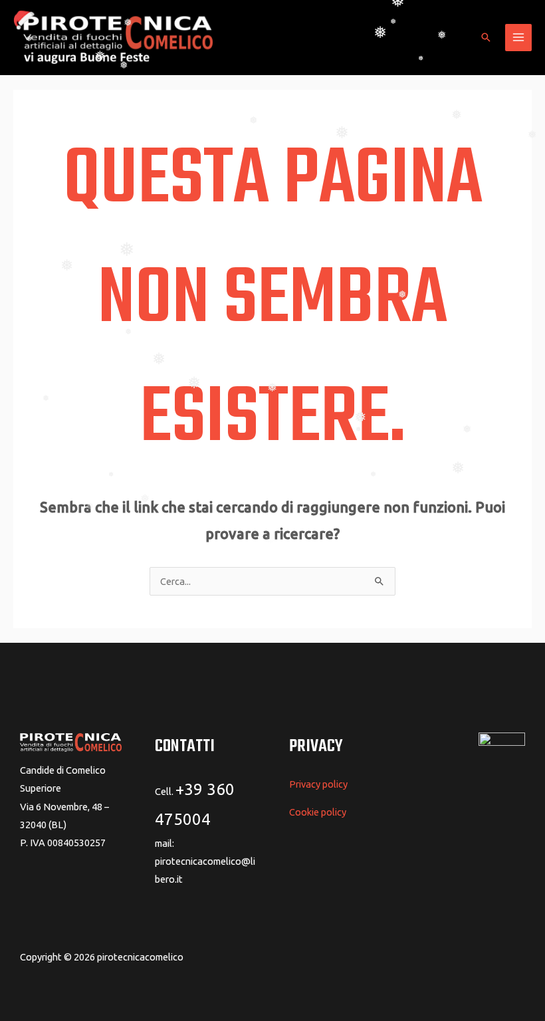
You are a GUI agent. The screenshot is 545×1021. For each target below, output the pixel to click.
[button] (486, 37)
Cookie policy (317, 812)
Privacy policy (318, 784)
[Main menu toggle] (518, 37)
